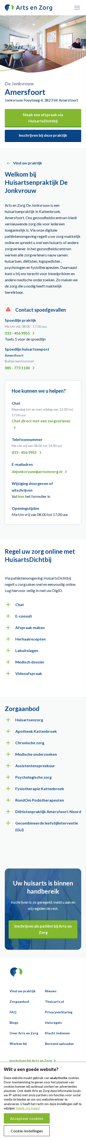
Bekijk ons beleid (28, 1108)
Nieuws (51, 991)
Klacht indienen (57, 1033)
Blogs (14, 1023)
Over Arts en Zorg (24, 1033)
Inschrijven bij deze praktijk (43, 135)
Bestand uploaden (59, 1044)
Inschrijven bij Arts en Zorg (31, 1061)
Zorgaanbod (19, 1001)
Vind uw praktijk (23, 991)
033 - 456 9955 (18, 333)
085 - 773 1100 (18, 367)
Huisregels (53, 1023)
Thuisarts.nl (54, 1001)
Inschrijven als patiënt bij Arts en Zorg (43, 929)
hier (21, 496)
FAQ (13, 1012)
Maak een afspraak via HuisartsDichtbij (43, 117)
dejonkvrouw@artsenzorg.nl (37, 471)
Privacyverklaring (58, 1012)
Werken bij (18, 1044)
